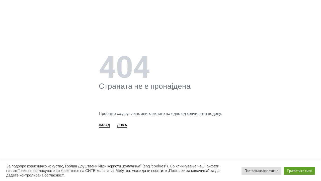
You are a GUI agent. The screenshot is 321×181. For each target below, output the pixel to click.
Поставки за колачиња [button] (261, 171)
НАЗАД (104, 125)
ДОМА (122, 125)
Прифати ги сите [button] (299, 171)
